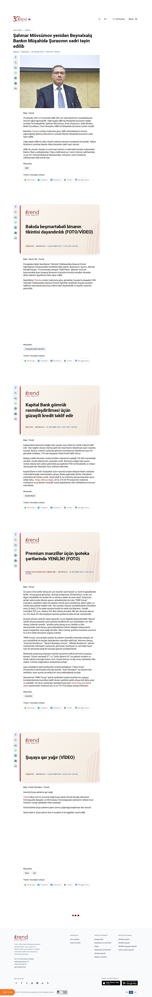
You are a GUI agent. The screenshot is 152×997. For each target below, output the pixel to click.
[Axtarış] (99, 19)
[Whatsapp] (16, 983)
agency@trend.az (20, 967)
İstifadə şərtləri (123, 939)
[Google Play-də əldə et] (130, 983)
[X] (27, 983)
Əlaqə (96, 946)
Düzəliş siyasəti (99, 953)
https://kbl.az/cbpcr (44, 480)
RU (135, 992)
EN (127, 992)
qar (34, 873)
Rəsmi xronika (75, 943)
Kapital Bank (30, 496)
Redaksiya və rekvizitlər (102, 943)
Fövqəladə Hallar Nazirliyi (34, 349)
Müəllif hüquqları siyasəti (127, 946)
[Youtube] (32, 983)
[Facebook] (21, 983)
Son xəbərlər (74, 939)
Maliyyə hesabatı (100, 957)
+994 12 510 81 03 (20, 964)
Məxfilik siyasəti (124, 943)
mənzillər (28, 696)
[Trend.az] (22, 19)
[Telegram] (37, 983)
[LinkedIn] (42, 983)
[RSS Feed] (48, 983)
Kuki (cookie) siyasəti (126, 950)
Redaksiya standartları (102, 950)
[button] (15, 57)
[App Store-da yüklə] (111, 983)
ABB (26, 168)
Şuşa (27, 873)
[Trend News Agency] (21, 938)
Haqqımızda (98, 939)
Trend (35, 131)
